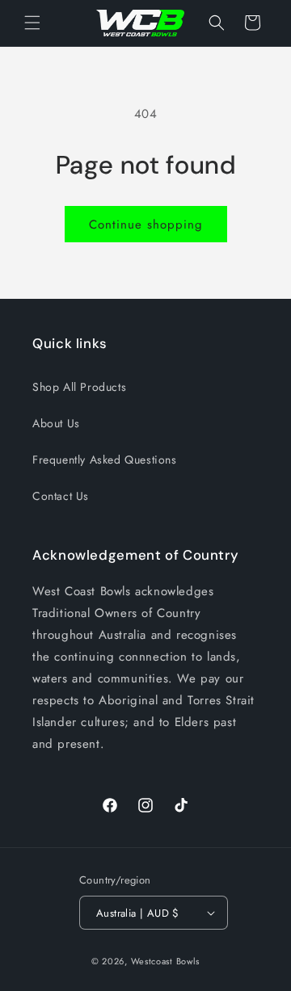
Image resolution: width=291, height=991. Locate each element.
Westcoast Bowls (165, 961)
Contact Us (60, 496)
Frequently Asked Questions (104, 459)
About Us (56, 423)
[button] (32, 22)
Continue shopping (146, 224)
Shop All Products (79, 387)
